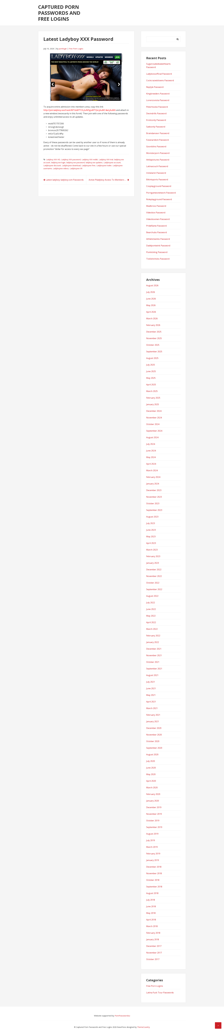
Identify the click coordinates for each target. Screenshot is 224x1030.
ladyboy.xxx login (58, 162)
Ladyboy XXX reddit (90, 159)
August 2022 (152, 596)
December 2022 (153, 569)
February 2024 (153, 477)
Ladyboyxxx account (112, 162)
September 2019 (154, 827)
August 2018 (152, 893)
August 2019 (152, 833)
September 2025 (154, 351)
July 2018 (150, 899)
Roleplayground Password (159, 199)
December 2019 (153, 807)
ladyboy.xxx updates (94, 162)
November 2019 (154, 814)
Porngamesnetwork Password (161, 192)
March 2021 (152, 708)
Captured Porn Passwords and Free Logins (59, 12)
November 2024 (154, 417)
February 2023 (153, 556)
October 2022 (152, 582)
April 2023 (151, 543)
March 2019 (152, 847)
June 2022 (151, 609)
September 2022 (154, 589)
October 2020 (152, 741)
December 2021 (153, 648)
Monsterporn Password (157, 153)
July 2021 (150, 681)
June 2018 (151, 906)
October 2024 (152, 424)
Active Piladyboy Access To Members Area (109, 179)
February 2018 (153, 932)
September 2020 (154, 747)
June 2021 (151, 688)
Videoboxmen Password (158, 219)
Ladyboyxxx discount (52, 165)
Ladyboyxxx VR (76, 168)
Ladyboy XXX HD (53, 159)
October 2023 (152, 503)
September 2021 (154, 668)
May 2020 (151, 774)
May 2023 (151, 536)
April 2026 (151, 311)
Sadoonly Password (155, 126)
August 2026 (152, 285)
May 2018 (151, 913)
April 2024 (151, 463)
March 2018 (152, 926)
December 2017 (153, 946)
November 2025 (154, 338)
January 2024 (152, 483)
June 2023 (151, 529)
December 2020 (153, 728)
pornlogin (63, 48)
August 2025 (152, 358)
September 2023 (154, 510)
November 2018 (154, 873)
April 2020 (151, 780)
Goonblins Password (156, 146)
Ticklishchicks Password (157, 258)
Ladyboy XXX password (71, 159)
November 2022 (154, 576)
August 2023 (152, 516)
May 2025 (151, 378)
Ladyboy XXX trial (106, 159)
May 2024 (151, 457)
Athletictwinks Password (158, 239)
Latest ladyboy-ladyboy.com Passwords (65, 179)
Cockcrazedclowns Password (160, 80)
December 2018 (153, 866)
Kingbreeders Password (157, 93)
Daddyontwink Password (158, 245)
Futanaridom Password (157, 139)
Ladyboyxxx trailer (104, 165)
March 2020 (152, 787)
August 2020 (152, 754)
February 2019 (153, 853)
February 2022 (153, 635)
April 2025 (151, 384)
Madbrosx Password (156, 206)
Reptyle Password (154, 87)
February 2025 (153, 397)
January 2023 (152, 563)
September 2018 (154, 886)
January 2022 (152, 642)
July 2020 (150, 761)
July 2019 (150, 840)
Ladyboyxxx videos (61, 168)
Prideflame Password (156, 225)
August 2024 (152, 437)
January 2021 (152, 721)
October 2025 (152, 345)
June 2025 (151, 371)
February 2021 (153, 714)
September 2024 (154, 430)
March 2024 (152, 470)
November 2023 (154, 496)
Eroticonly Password (156, 120)
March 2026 (152, 318)
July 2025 (150, 364)
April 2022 (151, 622)
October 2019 (152, 820)
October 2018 (152, 880)
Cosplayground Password (158, 186)
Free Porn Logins (76, 48)
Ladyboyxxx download (71, 165)
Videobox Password (155, 212)
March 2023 (152, 549)
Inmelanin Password (156, 172)
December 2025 (153, 331)
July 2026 (150, 292)
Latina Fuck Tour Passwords (160, 992)
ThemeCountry (143, 1027)
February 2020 (153, 794)
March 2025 (152, 391)
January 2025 (152, 404)
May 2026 (151, 305)
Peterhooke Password (157, 106)
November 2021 (154, 655)
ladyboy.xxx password (75, 162)
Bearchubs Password (156, 232)
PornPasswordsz (122, 1015)
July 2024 (150, 444)
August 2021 (152, 675)
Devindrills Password (156, 113)
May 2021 (151, 695)
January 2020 (152, 800)
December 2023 (153, 490)
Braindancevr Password (157, 133)
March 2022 (152, 629)
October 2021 (152, 662)
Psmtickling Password (156, 252)
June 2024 (151, 450)
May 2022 (151, 615)
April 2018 (151, 919)
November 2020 (154, 734)
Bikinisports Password (157, 179)
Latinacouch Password (157, 166)
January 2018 (152, 939)
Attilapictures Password (157, 159)
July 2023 (150, 523)
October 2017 (152, 959)
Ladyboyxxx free (88, 165)
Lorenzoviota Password (157, 100)
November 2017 (154, 952)
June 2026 (151, 298)
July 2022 (150, 602)
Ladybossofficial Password (159, 73)
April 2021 (151, 701)
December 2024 (153, 411)
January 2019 (152, 860)
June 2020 (151, 767)
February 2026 (153, 325)
